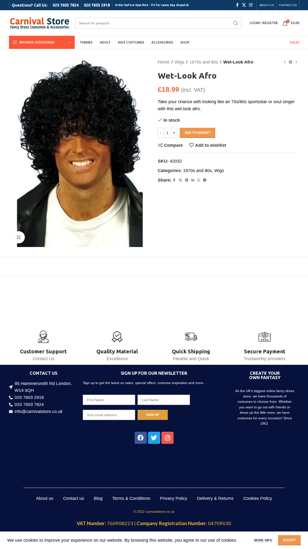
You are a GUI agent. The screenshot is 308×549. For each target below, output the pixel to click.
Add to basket (197, 133)
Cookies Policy (257, 498)
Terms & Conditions (131, 498)
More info (263, 540)
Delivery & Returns (215, 498)
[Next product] (296, 62)
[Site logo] (39, 22)
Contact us (73, 498)
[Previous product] (285, 62)
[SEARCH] (235, 23)
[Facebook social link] (237, 5)
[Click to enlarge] (19, 237)
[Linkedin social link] (193, 180)
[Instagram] (167, 438)
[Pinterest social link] (187, 180)
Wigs (179, 62)
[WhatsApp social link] (199, 180)
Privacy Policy (173, 498)
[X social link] (243, 5)
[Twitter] (154, 438)
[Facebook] (141, 438)
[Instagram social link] (250, 5)
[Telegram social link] (205, 180)
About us (44, 498)
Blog (98, 498)
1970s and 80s (203, 62)
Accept (289, 540)
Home (163, 62)
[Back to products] (290, 62)
